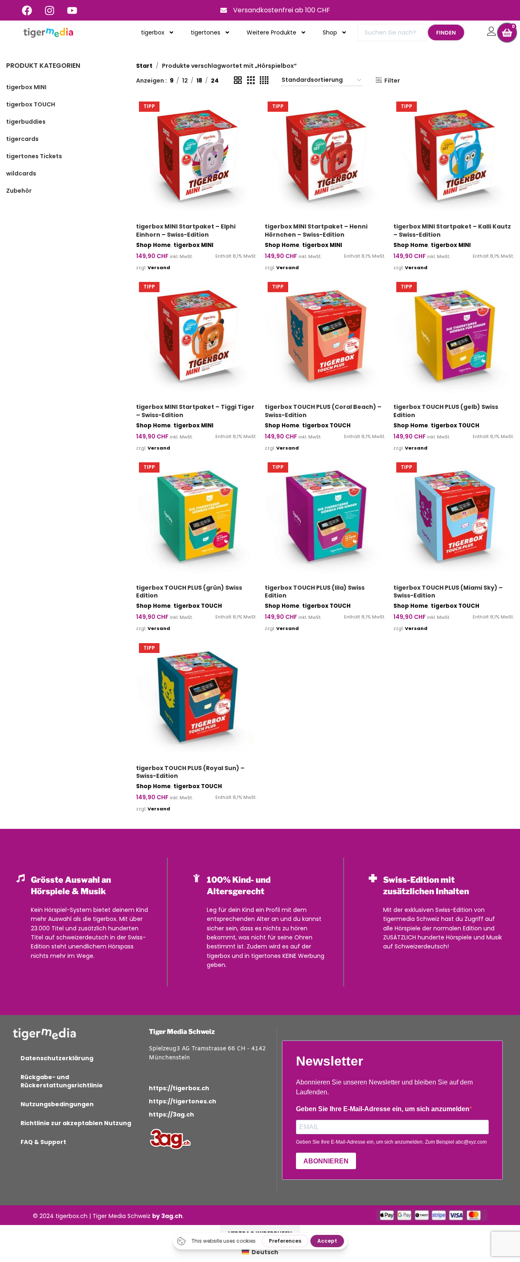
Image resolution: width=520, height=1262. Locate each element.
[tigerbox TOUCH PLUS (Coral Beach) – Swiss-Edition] (325, 339)
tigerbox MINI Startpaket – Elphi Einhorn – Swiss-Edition (186, 230)
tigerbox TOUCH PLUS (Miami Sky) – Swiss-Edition (448, 592)
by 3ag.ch (167, 1216)
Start (144, 66)
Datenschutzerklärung (57, 1058)
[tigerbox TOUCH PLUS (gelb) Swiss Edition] (453, 339)
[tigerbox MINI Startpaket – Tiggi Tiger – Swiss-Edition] (196, 339)
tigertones (205, 32)
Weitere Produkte (271, 32)
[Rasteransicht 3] (251, 80)
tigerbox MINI (193, 245)
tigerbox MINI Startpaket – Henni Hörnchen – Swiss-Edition (316, 230)
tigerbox (152, 32)
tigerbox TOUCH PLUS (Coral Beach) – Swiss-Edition (323, 411)
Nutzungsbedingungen (57, 1104)
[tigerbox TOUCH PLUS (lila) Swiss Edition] (325, 519)
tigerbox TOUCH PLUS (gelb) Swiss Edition (445, 411)
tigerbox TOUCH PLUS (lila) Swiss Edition (315, 592)
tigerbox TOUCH (326, 425)
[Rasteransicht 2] (238, 80)
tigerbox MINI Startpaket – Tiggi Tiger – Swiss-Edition (195, 411)
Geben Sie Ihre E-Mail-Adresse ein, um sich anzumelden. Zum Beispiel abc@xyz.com (391, 1142)
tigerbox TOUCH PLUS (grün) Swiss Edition (189, 592)
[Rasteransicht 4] (264, 80)
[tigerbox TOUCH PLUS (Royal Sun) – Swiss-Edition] (196, 700)
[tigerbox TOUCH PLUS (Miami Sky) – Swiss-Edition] (453, 519)
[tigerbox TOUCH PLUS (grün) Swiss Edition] (196, 519)
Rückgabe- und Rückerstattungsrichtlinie (62, 1081)
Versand (159, 267)
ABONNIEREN (326, 1161)
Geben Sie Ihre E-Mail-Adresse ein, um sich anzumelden (382, 1108)
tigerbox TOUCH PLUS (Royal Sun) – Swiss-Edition (190, 772)
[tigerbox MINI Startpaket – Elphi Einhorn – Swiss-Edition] (196, 159)
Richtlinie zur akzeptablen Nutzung (76, 1123)
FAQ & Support (43, 1142)
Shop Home (153, 245)
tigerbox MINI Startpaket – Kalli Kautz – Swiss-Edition (452, 230)
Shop (330, 32)
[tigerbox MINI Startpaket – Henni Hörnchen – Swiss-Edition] (325, 159)
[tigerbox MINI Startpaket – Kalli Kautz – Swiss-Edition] (453, 159)
